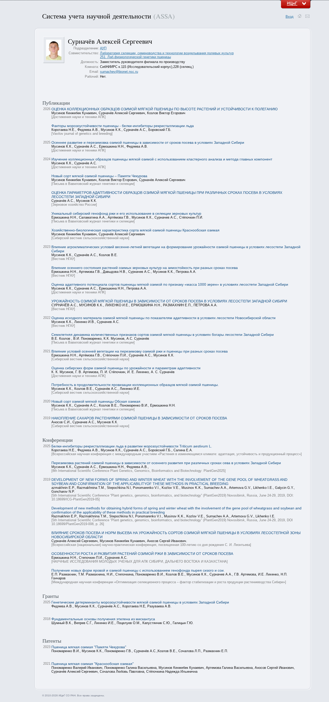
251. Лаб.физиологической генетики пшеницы (135, 57)
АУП (103, 48)
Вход (290, 17)
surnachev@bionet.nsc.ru (119, 72)
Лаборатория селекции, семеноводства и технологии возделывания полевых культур (167, 53)
